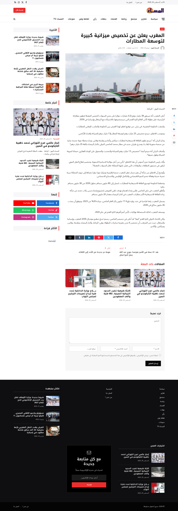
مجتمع (134, 19)
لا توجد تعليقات (131, 47)
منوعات (71, 19)
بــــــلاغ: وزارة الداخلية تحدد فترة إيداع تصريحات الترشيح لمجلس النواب (82, 293)
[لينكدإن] (174, 129)
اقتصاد (114, 19)
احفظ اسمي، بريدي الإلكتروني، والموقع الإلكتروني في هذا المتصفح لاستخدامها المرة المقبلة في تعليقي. (120, 355)
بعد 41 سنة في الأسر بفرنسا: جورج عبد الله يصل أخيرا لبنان (138, 253)
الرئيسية (56, 139)
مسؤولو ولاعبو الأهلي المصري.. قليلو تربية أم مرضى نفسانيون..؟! (29, 56)
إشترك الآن (19, 10)
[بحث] (14, 19)
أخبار (162, 29)
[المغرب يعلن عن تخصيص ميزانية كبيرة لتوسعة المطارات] (115, 78)
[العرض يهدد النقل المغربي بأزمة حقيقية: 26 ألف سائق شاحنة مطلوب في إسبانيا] (52, 72)
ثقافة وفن (84, 19)
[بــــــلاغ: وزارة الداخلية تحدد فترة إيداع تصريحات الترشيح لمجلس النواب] (80, 278)
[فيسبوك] (174, 115)
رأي (94, 19)
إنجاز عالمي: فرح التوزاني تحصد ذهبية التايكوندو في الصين (151, 293)
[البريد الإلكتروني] (174, 142)
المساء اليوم (155, 47)
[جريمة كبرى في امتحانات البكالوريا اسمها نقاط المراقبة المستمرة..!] (52, 88)
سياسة (154, 19)
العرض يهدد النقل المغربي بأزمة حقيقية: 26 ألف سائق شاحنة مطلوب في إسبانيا (29, 71)
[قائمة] (163, 19)
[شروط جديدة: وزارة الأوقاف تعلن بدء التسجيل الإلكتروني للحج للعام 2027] (52, 41)
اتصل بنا (129, 2)
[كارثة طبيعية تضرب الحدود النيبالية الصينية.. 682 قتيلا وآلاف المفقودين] (115, 278)
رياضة (124, 19)
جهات (103, 19)
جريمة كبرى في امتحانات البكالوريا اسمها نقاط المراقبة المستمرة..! (30, 87)
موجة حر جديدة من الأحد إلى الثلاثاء (94, 252)
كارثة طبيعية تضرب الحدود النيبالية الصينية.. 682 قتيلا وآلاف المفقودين (117, 293)
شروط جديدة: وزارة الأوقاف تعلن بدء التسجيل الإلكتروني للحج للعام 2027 (29, 40)
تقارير (144, 19)
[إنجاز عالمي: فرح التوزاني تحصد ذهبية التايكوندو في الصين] (149, 278)
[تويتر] (174, 122)
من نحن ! (139, 2)
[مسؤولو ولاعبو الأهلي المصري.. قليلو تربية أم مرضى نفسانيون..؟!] (52, 56)
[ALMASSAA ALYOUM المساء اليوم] (155, 10)
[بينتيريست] (174, 135)
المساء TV (58, 19)
